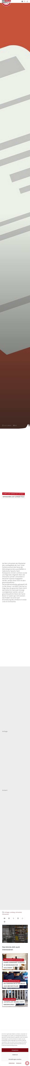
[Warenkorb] (27, 1)
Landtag (12, 912)
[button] (22, 1)
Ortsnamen (5, 914)
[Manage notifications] (27, 1063)
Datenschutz (11, 1063)
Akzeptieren (15, 1050)
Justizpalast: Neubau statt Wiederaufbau (14, 1003)
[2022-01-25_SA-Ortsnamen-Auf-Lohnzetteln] (15, 762)
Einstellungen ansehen (15, 1059)
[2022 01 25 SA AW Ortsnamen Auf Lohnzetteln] (15, 820)
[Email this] (4, 918)
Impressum (18, 1063)
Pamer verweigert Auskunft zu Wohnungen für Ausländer (14, 965)
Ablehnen (15, 1055)
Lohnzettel (18, 912)
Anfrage (6, 912)
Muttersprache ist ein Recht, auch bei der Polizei (14, 984)
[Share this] (9, 918)
